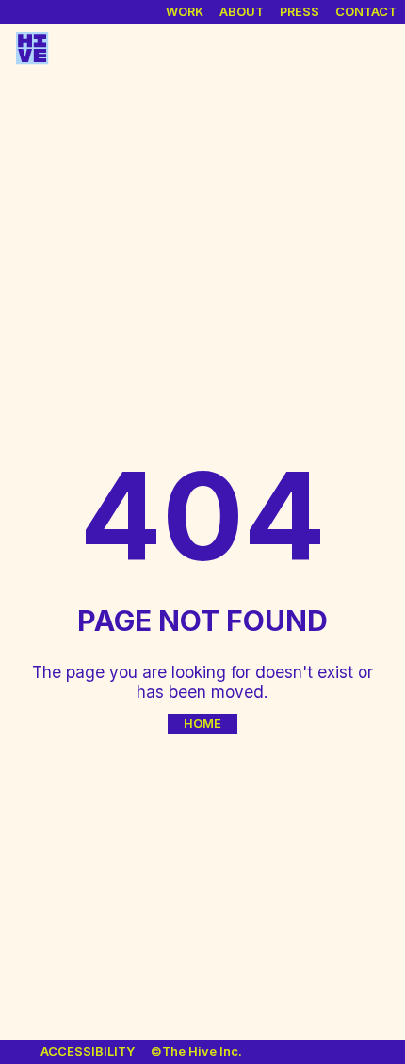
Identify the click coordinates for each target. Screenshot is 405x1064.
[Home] (32, 49)
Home (202, 724)
